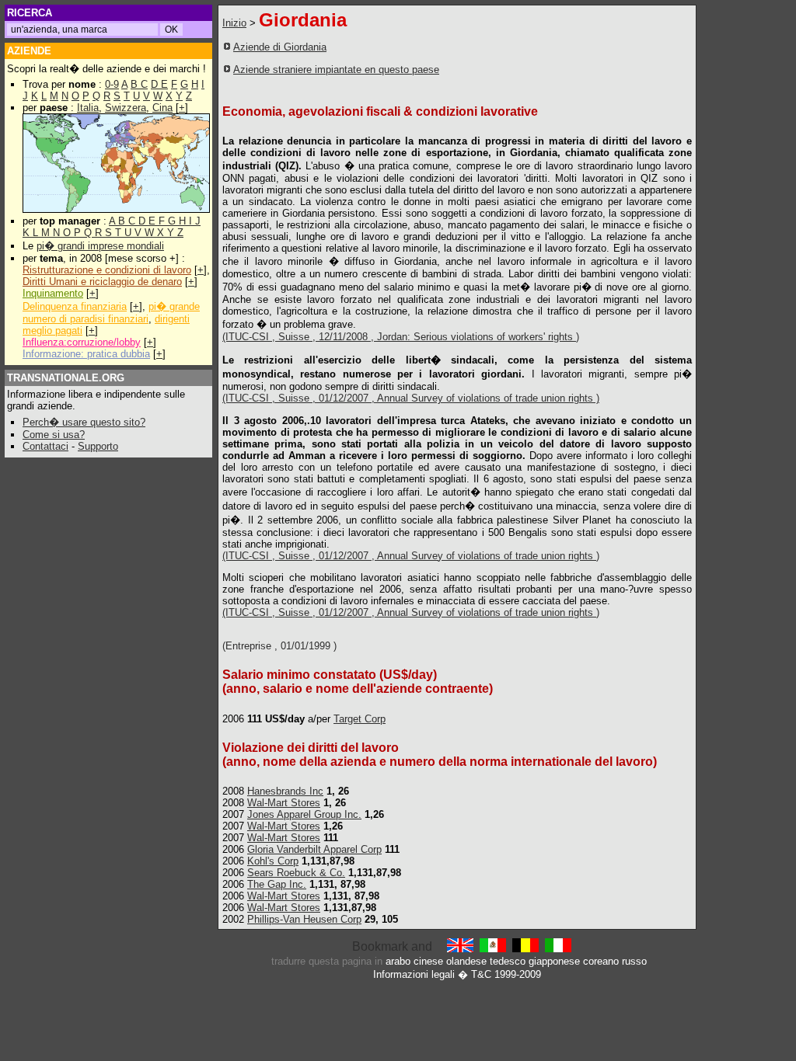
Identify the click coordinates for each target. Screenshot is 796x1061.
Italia (88, 107)
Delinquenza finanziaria (75, 306)
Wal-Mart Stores (283, 803)
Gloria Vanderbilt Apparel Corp (314, 849)
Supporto (98, 446)
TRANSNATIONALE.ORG (65, 378)
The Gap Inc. (276, 884)
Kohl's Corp (272, 861)
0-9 (112, 84)
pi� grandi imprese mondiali (100, 246)
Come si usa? (54, 434)
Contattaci (45, 446)
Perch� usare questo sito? (84, 422)
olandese (466, 961)
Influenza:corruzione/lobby (82, 342)
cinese (428, 961)
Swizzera (125, 107)
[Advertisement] (588, 64)
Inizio (234, 23)
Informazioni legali (414, 974)
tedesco (507, 961)
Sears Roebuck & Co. (296, 872)
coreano (601, 961)
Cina (162, 107)
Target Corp (359, 719)
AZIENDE (29, 51)
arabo (398, 961)
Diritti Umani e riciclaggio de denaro (102, 281)
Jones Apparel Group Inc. (304, 814)
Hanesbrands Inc (285, 791)
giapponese (554, 961)
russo (634, 961)
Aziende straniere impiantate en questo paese (336, 69)
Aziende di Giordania (279, 47)
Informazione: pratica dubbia (86, 354)
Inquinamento (53, 293)
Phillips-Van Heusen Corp (304, 919)
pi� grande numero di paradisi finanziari (111, 313)
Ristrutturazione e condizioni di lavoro (107, 270)
